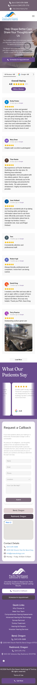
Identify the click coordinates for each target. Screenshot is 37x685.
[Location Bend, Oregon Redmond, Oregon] (18, 479)
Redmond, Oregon (18, 647)
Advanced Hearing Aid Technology (18, 617)
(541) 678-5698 (12, 547)
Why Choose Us (18, 608)
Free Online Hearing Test (20, 9)
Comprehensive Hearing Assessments (18, 614)
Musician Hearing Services (18, 629)
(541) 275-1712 (20, 651)
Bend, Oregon (18, 635)
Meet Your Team (18, 611)
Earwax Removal (18, 620)
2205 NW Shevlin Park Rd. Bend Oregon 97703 (20, 643)
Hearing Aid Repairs (18, 626)
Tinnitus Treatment (18, 623)
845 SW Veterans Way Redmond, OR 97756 (20, 654)
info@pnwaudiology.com (15, 553)
